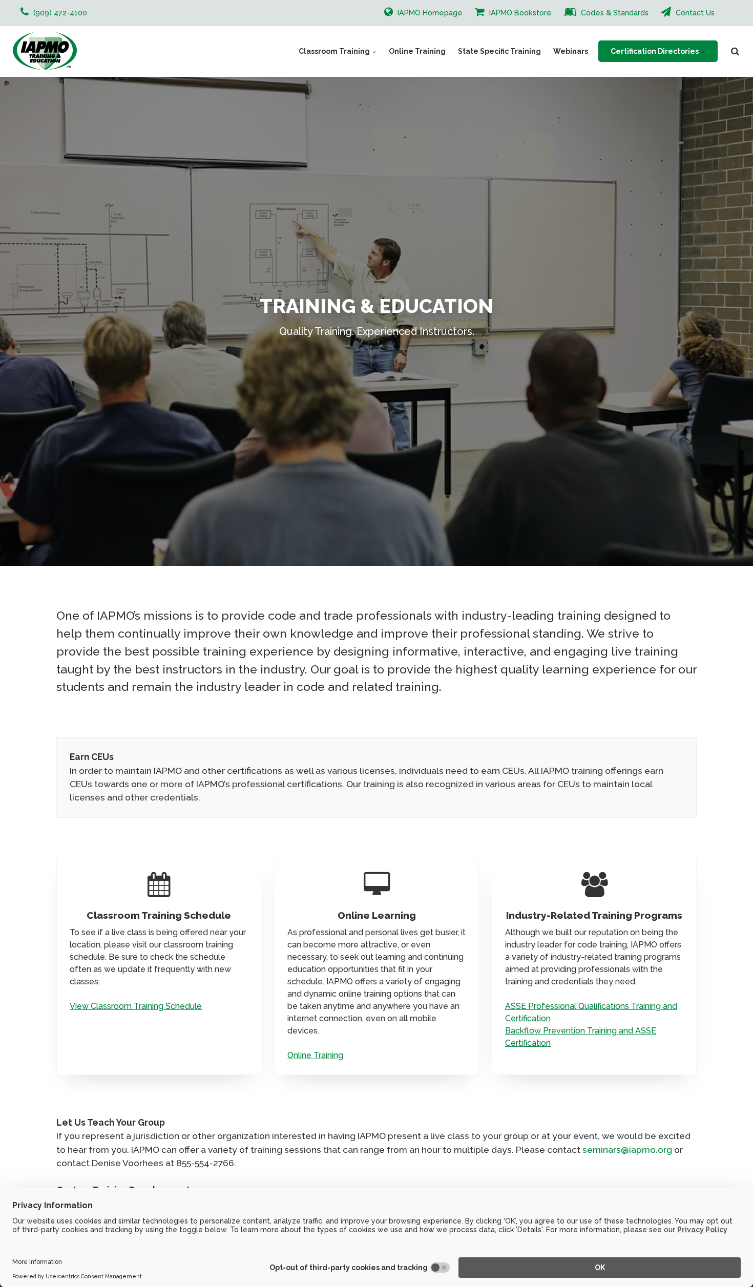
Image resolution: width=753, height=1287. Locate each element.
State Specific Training (499, 51)
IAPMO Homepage (429, 12)
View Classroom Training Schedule (136, 1006)
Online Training (417, 51)
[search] (735, 51)
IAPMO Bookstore (519, 12)
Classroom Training (335, 51)
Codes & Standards (614, 12)
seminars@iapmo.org (627, 1149)
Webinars (570, 51)
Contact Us (694, 12)
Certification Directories (655, 51)
